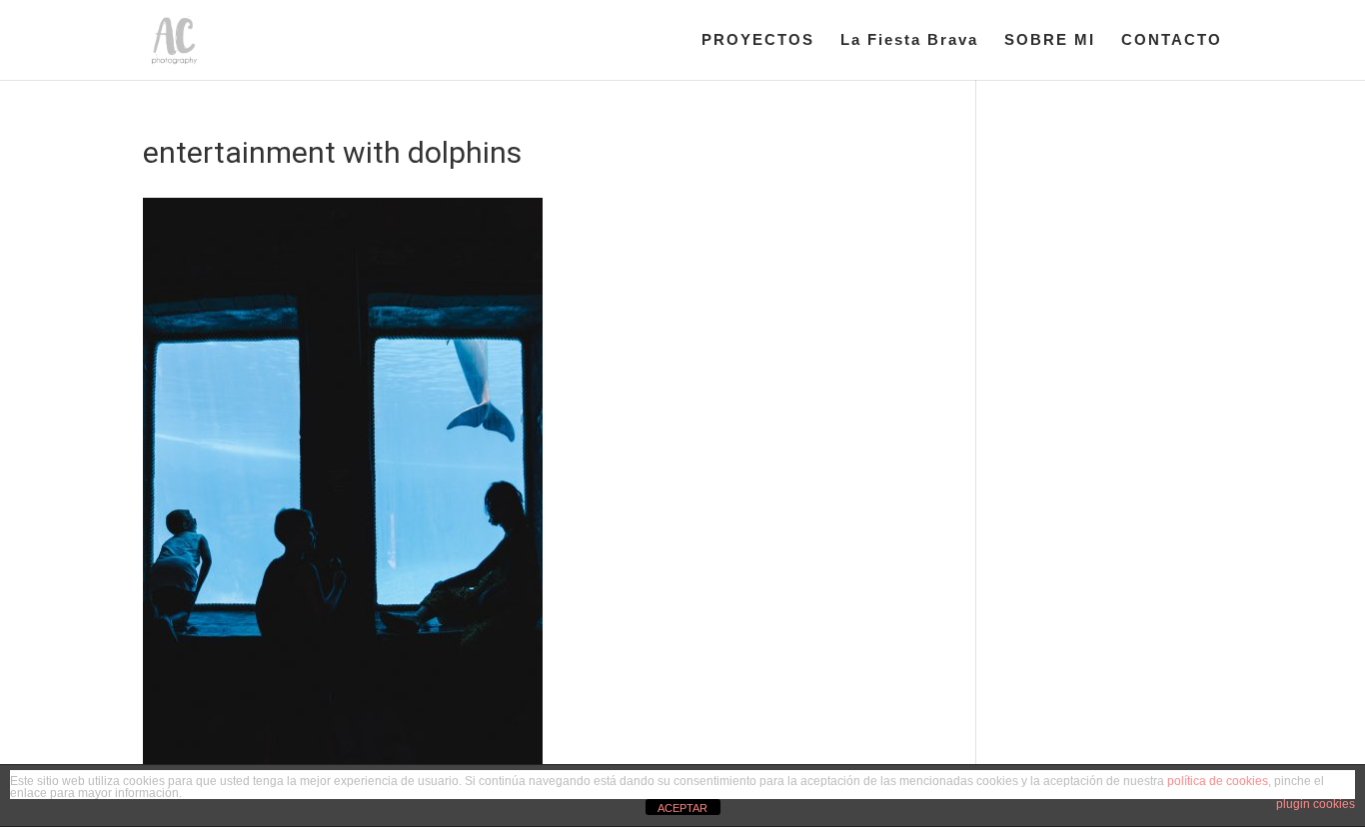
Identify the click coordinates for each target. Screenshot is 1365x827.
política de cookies (1217, 781)
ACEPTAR (682, 808)
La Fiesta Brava (909, 40)
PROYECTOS (757, 40)
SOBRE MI (1049, 40)
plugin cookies (1315, 804)
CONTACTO (1171, 40)
